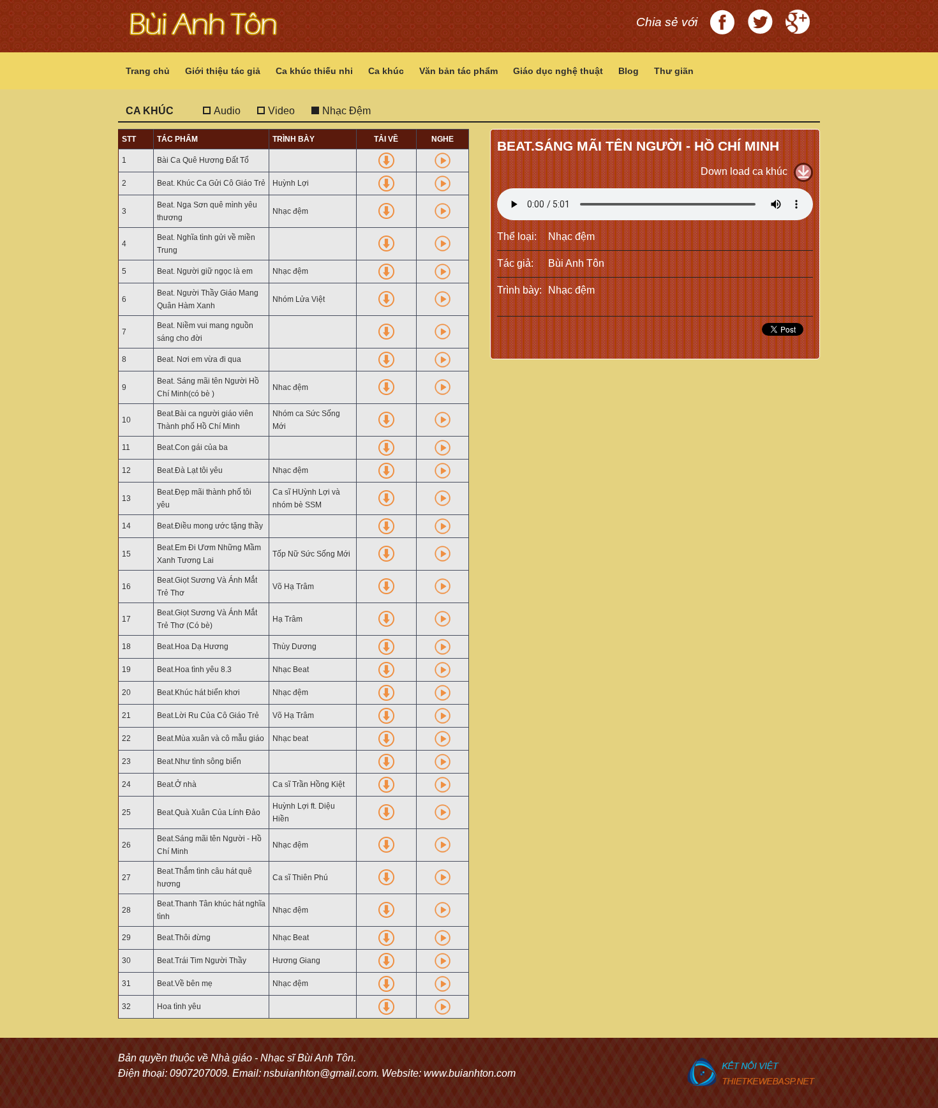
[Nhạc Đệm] (342, 100)
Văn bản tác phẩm (458, 71)
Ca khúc (386, 71)
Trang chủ (148, 71)
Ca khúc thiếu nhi (314, 71)
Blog (628, 71)
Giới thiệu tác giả (222, 71)
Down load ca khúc (744, 171)
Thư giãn (674, 71)
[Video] (276, 100)
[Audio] (222, 100)
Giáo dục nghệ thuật (558, 71)
